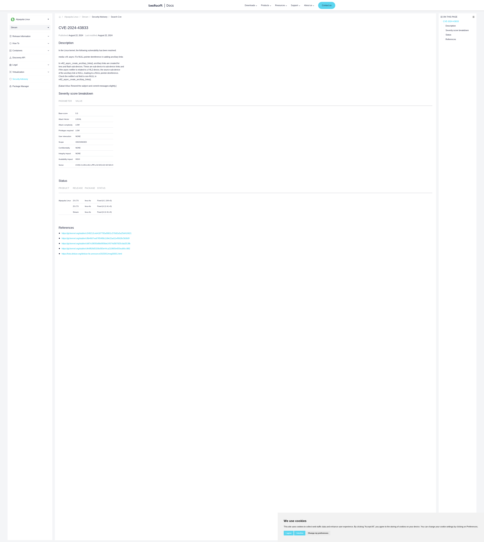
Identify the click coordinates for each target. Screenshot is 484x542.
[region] (30, 276)
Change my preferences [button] (318, 533)
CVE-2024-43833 (451, 21)
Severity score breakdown (457, 30)
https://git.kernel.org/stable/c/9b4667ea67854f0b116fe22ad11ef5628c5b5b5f (95, 238)
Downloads (250, 5)
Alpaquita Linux (71, 17)
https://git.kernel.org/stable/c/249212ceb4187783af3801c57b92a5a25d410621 (96, 233)
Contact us (326, 5)
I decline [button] (299, 533)
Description (451, 26)
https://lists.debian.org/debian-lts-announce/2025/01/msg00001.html (92, 254)
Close (474, 17)
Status (448, 35)
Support (294, 5)
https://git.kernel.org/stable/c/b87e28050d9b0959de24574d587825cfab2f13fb (96, 243)
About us (308, 5)
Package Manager (20, 86)
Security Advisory (20, 79)
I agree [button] (289, 533)
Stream (85, 17)
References (451, 39)
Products (265, 5)
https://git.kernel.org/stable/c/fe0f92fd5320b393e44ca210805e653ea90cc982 (96, 249)
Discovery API (18, 58)
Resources (280, 5)
